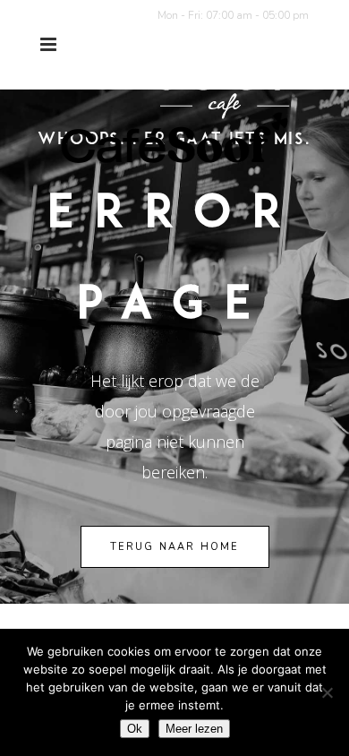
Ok (134, 728)
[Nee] (327, 692)
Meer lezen (194, 728)
